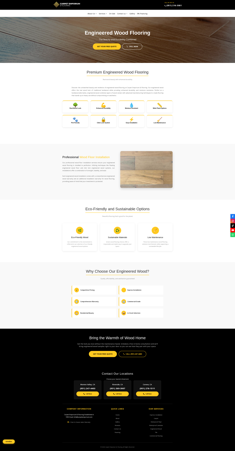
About (117, 418)
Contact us (121, 14)
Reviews (117, 425)
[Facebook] (232, 216)
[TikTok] (232, 225)
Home (118, 415)
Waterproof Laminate (156, 425)
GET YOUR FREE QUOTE (106, 46)
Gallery (132, 14)
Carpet (156, 418)
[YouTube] (232, 230)
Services (102, 14)
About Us (91, 14)
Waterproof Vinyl (156, 422)
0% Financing (142, 14)
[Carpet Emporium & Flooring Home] (66, 5)
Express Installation (156, 415)
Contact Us (117, 429)
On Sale (112, 14)
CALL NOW (133, 46)
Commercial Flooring (156, 436)
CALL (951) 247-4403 (134, 354)
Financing (117, 432)
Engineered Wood (156, 429)
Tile (156, 432)
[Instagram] (232, 221)
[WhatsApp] (232, 234)
